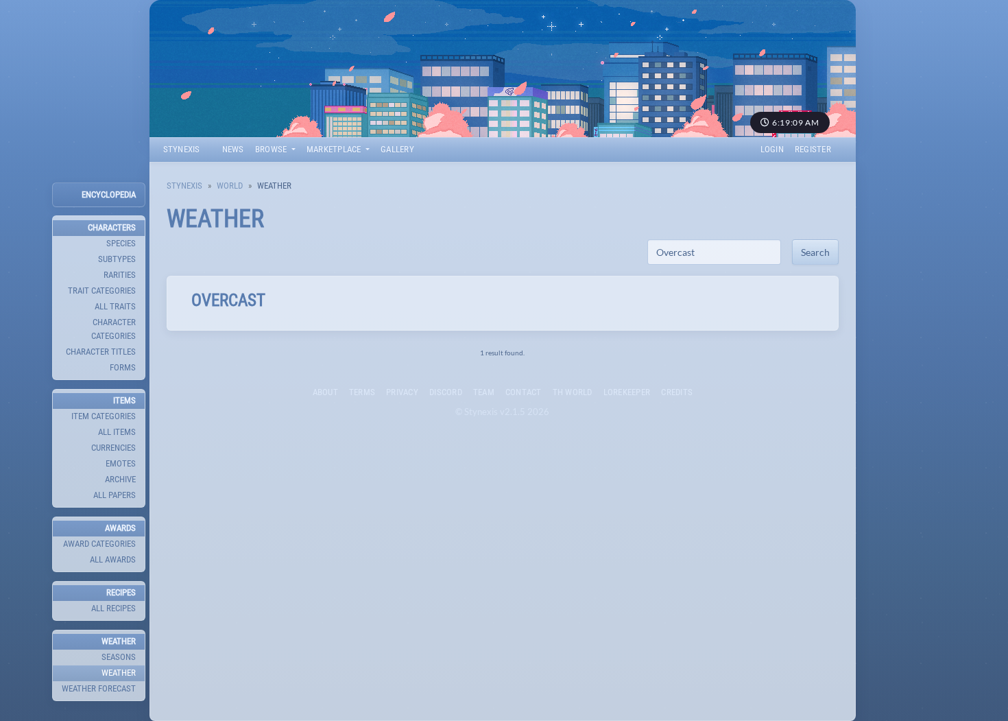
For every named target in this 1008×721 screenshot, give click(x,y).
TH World (572, 392)
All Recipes (113, 608)
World (230, 185)
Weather (118, 672)
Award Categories (99, 544)
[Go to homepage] (502, 68)
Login (772, 149)
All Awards (113, 559)
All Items (117, 432)
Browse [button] (272, 149)
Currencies (113, 447)
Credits (677, 392)
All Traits (115, 306)
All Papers (114, 495)
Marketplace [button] (335, 149)
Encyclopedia (109, 194)
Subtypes (117, 259)
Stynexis (181, 149)
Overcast (228, 300)
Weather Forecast (99, 688)
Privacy (402, 392)
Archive (120, 479)
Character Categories (113, 329)
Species (121, 243)
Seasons (118, 657)
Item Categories (103, 416)
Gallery (397, 149)
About (325, 392)
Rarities (120, 275)
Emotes (121, 463)
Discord (445, 392)
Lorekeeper (627, 392)
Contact (523, 392)
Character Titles (101, 351)
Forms (123, 367)
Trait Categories (102, 290)
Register (813, 149)
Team (483, 392)
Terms (362, 392)
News (233, 149)
